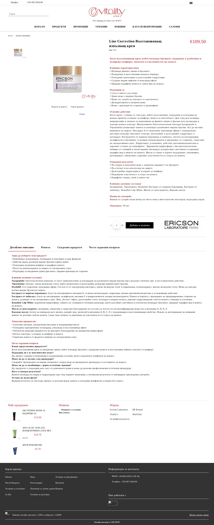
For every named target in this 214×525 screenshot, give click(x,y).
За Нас (8, 494)
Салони (174, 26)
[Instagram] (204, 2)
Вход (32, 477)
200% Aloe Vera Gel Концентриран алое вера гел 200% (37, 429)
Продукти (59, 26)
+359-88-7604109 (35, 2)
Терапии (101, 26)
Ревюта (45, 247)
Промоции (80, 26)
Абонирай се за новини (71, 410)
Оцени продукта (77, 107)
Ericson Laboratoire (23, 36)
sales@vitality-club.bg (129, 476)
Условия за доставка (39, 494)
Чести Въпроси (12, 483)
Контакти (59, 483)
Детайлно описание (22, 247)
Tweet (82, 114)
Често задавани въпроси (104, 247)
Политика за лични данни (42, 489)
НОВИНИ (120, 26)
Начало (39, 26)
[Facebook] (199, 2)
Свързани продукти (69, 247)
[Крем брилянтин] (14, 450)
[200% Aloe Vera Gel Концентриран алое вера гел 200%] (14, 433)
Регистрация (36, 483)
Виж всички (64, 413)
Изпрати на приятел (59, 107)
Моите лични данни (199, 515)
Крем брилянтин (32, 445)
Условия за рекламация (66, 477)
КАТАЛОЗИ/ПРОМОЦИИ (147, 26)
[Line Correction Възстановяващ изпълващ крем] (67, 99)
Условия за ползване (15, 489)
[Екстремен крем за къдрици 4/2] (14, 415)
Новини (59, 489)
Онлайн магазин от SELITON (107, 522)
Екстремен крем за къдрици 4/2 (34, 412)
